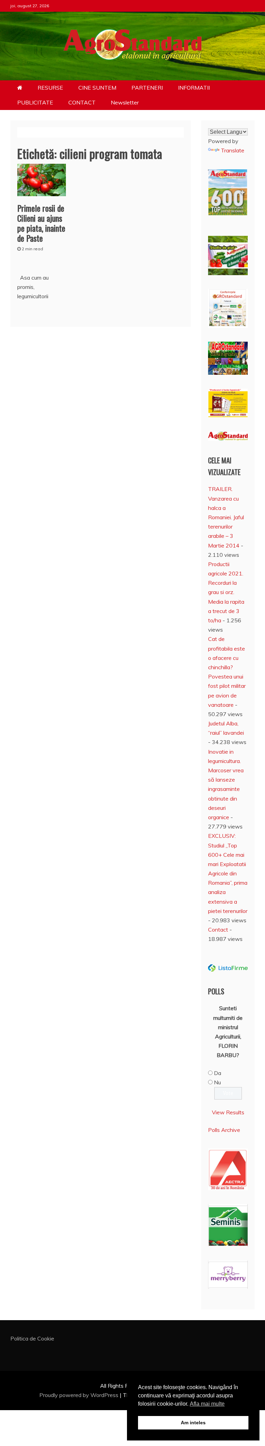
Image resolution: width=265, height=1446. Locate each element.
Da (217, 1073)
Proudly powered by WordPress (79, 1395)
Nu (217, 1082)
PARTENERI (147, 87)
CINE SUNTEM (97, 87)
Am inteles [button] (193, 1422)
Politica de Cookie (32, 1338)
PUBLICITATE (35, 102)
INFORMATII (194, 87)
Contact (218, 929)
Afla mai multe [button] (207, 1404)
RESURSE (50, 87)
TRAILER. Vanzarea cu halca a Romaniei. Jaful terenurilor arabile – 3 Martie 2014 (226, 517)
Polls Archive (224, 1129)
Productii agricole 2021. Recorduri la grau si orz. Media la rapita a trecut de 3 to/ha (226, 592)
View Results (228, 1112)
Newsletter (125, 102)
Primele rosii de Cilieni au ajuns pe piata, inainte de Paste (41, 223)
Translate (232, 150)
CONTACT (82, 102)
